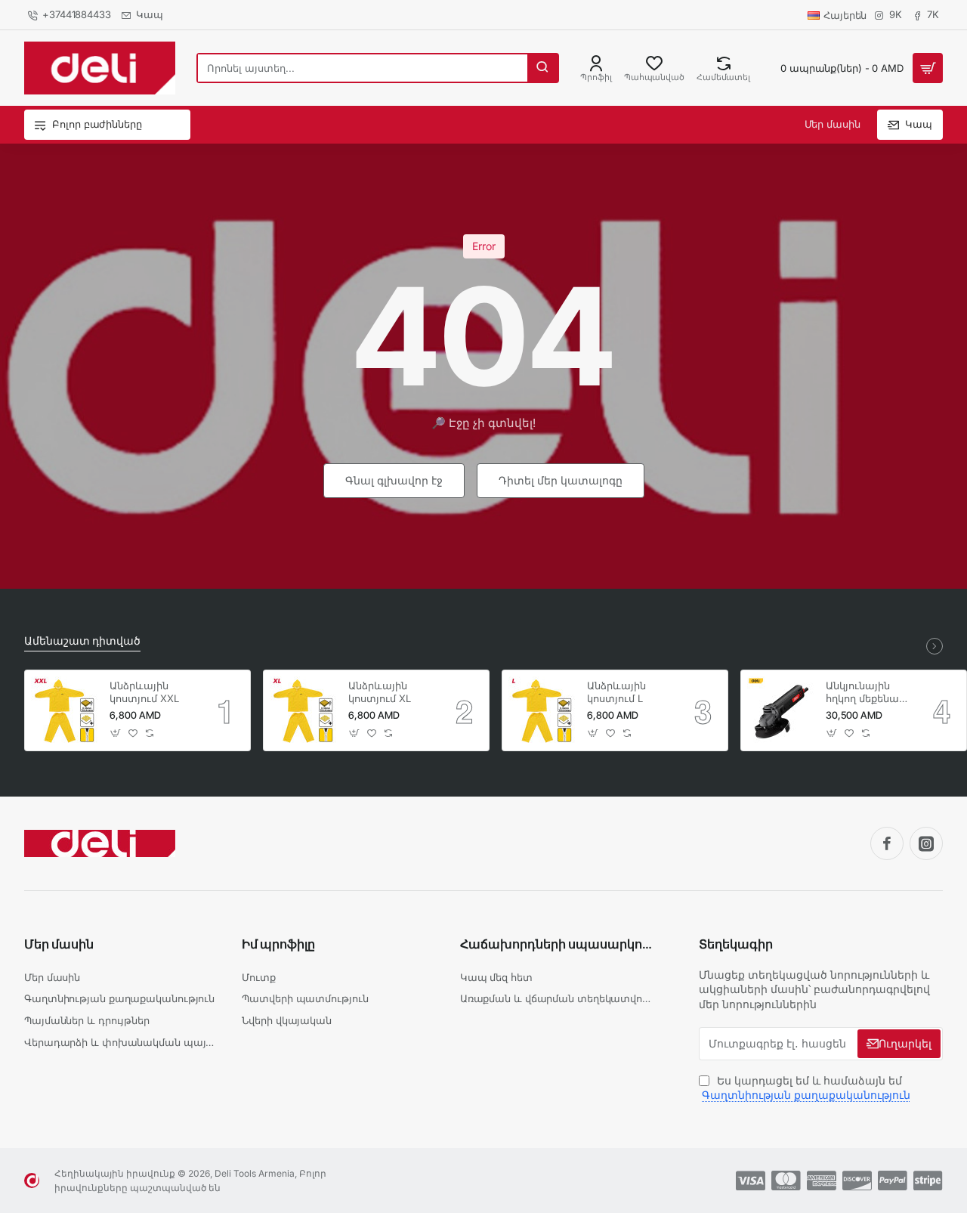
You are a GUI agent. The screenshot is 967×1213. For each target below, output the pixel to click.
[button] (116, 733)
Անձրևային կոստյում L (616, 691)
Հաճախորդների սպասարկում (556, 944)
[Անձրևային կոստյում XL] (304, 710)
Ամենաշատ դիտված (82, 640)
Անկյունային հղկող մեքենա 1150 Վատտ (862, 692)
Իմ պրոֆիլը (278, 944)
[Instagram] (926, 843)
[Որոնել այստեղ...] (542, 68)
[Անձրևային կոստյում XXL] (65, 710)
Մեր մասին (59, 944)
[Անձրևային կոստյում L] (542, 710)
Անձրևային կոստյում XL (379, 691)
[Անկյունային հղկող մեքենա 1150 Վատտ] (781, 710)
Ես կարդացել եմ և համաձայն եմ (806, 1088)
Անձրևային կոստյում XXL (144, 691)
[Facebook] (887, 843)
